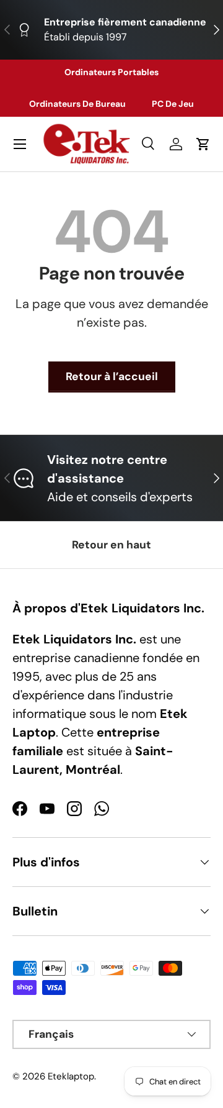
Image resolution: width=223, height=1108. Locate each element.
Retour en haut (111, 545)
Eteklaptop (71, 1076)
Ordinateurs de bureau (77, 103)
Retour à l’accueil (112, 376)
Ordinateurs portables (111, 72)
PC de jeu (173, 103)
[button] (203, 144)
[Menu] (19, 144)
